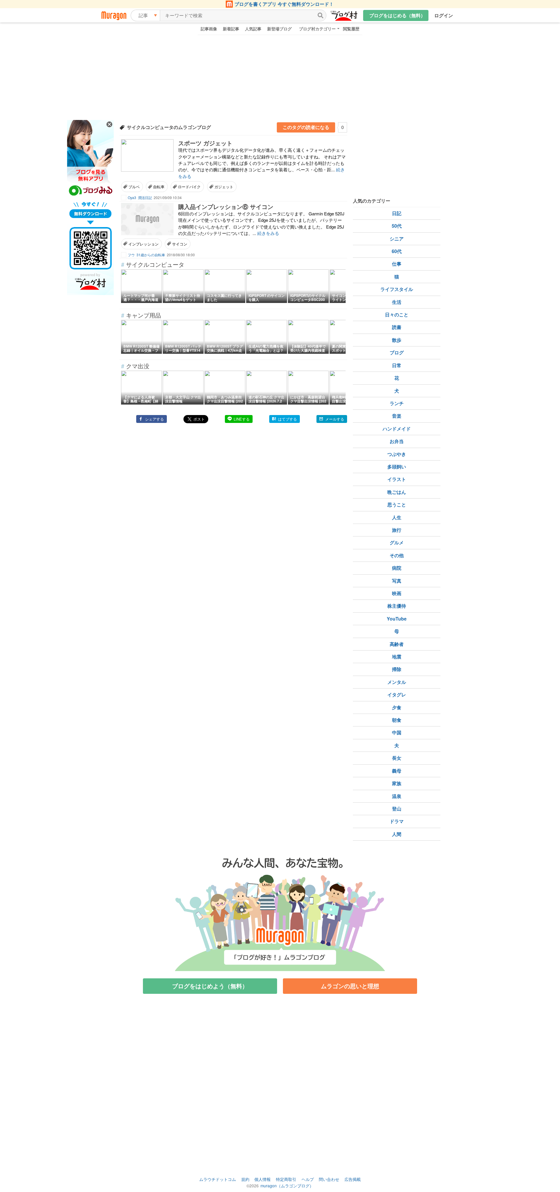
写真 (396, 580)
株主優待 (396, 605)
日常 (396, 365)
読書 (396, 327)
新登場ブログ (279, 29)
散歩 (396, 340)
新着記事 (231, 29)
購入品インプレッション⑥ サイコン (225, 206)
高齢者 (397, 644)
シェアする (154, 419)
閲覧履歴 (351, 29)
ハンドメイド (397, 428)
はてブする (287, 419)
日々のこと (396, 314)
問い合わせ (329, 1179)
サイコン (179, 244)
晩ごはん (396, 492)
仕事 (396, 263)
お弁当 (397, 441)
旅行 (396, 530)
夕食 (396, 707)
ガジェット (223, 186)
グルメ (397, 542)
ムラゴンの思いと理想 (350, 986)
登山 (396, 808)
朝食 (396, 720)
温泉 (396, 796)
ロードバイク (189, 186)
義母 (396, 770)
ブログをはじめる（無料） (397, 15)
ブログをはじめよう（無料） (210, 986)
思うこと (396, 504)
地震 (396, 656)
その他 (397, 555)
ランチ (397, 403)
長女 (396, 757)
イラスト (396, 479)
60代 (397, 251)
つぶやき (396, 454)
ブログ (397, 352)
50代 (397, 225)
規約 (245, 1179)
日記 (396, 213)
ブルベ (134, 186)
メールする (334, 419)
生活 (396, 302)
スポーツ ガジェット (205, 143)
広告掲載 (352, 1179)
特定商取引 (286, 1179)
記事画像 (209, 29)
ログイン (443, 15)
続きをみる (268, 233)
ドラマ (397, 821)
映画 (396, 593)
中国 (396, 732)
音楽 (396, 415)
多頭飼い (396, 466)
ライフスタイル (396, 289)
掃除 (396, 669)
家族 (396, 783)
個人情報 (262, 1179)
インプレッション (143, 244)
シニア (397, 238)
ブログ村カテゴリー (317, 29)
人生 (396, 517)
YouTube (397, 618)
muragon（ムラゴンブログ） (287, 1185)
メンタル (396, 682)
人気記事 (253, 29)
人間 (396, 834)
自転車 (158, 186)
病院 (396, 567)
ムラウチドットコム (217, 1179)
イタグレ (396, 694)
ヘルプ (308, 1179)
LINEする (242, 419)
